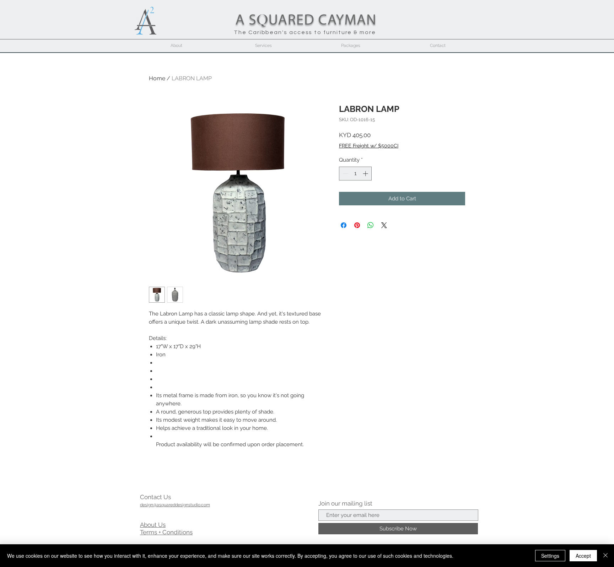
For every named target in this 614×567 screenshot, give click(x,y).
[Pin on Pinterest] (357, 225)
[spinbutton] (355, 173)
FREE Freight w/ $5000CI (368, 145)
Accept (583, 555)
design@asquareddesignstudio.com (175, 504)
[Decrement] (345, 173)
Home (157, 78)
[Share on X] (384, 225)
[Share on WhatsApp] (370, 225)
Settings (550, 555)
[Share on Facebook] (343, 225)
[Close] (605, 555)
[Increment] (366, 173)
